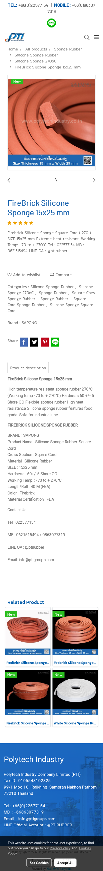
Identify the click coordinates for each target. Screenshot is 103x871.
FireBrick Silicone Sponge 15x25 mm (40, 379)
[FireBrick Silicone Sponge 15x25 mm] (51, 123)
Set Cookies (39, 862)
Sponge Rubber (53, 293)
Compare (63, 275)
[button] (85, 37)
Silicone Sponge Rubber (52, 287)
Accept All (65, 862)
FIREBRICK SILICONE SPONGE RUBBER (43, 425)
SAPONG (29, 323)
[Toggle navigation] (96, 37)
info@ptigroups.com (37, 818)
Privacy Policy (60, 848)
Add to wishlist (26, 275)
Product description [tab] (28, 368)
